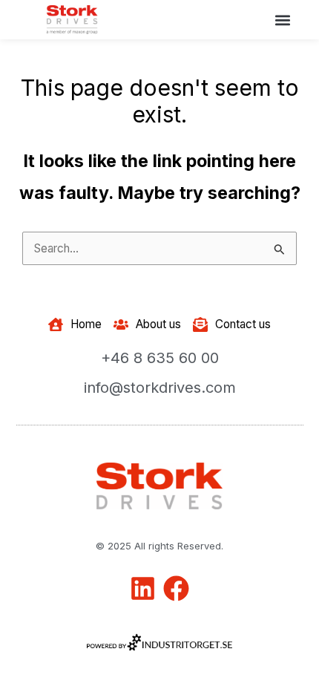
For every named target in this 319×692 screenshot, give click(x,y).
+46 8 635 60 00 (160, 358)
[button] (282, 19)
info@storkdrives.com (160, 387)
